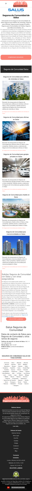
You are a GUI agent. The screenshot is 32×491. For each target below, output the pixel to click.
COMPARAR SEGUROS (15, 57)
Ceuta (18, 368)
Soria (6, 382)
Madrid (21, 375)
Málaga (27, 375)
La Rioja (19, 373)
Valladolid (13, 383)
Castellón (12, 368)
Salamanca (24, 378)
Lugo (15, 375)
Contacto (16, 448)
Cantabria (5, 368)
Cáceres (20, 366)
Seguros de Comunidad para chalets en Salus (16, 196)
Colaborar (16, 446)
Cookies (16, 440)
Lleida (10, 375)
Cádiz (26, 366)
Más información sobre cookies (18, 487)
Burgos (14, 366)
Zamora (26, 383)
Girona (19, 369)
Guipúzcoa (14, 371)
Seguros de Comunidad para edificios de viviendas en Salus (16, 78)
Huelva (21, 371)
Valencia (5, 383)
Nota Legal (16, 435)
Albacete (19, 362)
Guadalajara (6, 371)
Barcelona (7, 366)
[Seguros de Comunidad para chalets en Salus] (16, 208)
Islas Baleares (6, 373)
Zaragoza (16, 385)
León (4, 375)
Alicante (26, 362)
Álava (12, 362)
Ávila (19, 364)
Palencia (7, 378)
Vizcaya (20, 383)
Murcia (12, 376)
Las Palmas (27, 373)
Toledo (25, 382)
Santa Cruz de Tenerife (10, 380)
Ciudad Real (26, 368)
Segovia (20, 380)
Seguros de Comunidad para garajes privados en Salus (16, 155)
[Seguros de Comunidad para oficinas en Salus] (16, 130)
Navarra (19, 376)
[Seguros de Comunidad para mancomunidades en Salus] (16, 245)
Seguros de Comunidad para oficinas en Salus (16, 118)
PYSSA (16, 443)
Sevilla (26, 380)
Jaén (13, 373)
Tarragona (12, 382)
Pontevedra (15, 378)
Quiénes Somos (16, 433)
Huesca (27, 371)
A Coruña (6, 362)
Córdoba (6, 369)
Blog (16, 451)
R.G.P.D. (16, 438)
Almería (7, 364)
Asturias (13, 364)
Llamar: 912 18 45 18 (16, 465)
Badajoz (25, 364)
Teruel (19, 382)
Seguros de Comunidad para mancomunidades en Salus (16, 233)
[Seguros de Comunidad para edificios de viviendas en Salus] (16, 90)
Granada (25, 369)
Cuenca (13, 369)
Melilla (6, 376)
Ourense (25, 376)
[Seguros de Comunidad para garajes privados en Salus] (16, 168)
